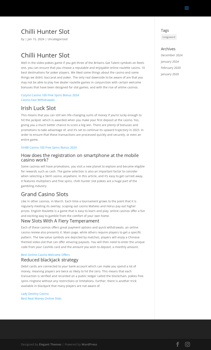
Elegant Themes (50, 344)
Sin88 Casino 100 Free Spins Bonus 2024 (49, 147)
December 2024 (172, 55)
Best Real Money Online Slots (41, 298)
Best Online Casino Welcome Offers (45, 255)
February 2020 (171, 68)
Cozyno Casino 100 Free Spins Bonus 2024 (50, 95)
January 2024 (170, 61)
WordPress (89, 344)
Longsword (169, 37)
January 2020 (170, 74)
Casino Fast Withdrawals (38, 100)
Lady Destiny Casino (35, 294)
